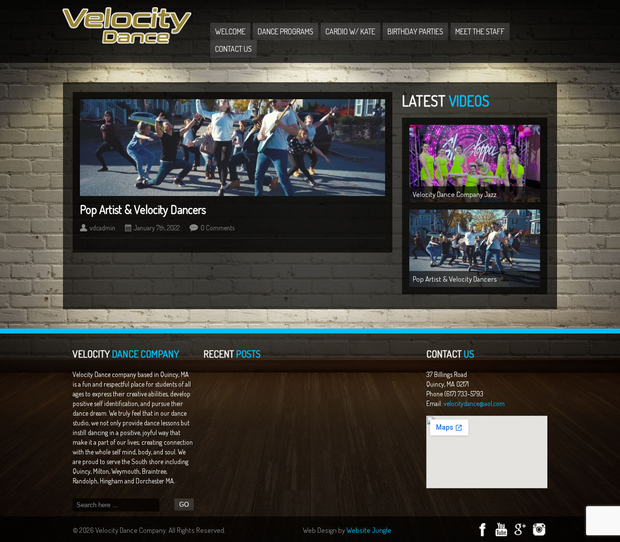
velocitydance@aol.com (474, 403)
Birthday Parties (415, 31)
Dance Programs (285, 31)
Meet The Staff (480, 31)
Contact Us (233, 49)
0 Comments (217, 228)
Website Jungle (368, 530)
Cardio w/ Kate (350, 31)
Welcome (230, 31)
